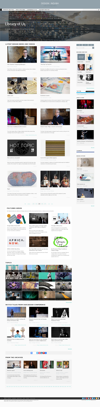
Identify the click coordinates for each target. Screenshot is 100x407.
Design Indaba (80, 61)
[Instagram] (88, 398)
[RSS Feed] (96, 398)
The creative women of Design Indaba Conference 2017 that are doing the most (38, 227)
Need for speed (10, 370)
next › (49, 203)
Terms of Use (32, 398)
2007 (51, 386)
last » (52, 203)
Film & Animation (59, 280)
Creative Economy (62, 271)
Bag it (8, 189)
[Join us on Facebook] (85, 45)
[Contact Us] (98, 398)
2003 (61, 386)
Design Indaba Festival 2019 (13, 225)
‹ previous (28, 203)
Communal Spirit (80, 126)
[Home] (50, 3)
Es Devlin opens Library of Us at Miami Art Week (19, 29)
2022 (17, 386)
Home (1, 10)
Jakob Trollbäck (80, 199)
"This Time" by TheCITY (46, 64)
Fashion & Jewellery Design (44, 280)
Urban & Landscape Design (61, 299)
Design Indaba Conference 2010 (42, 324)
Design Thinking (25, 280)
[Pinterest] (39, 353)
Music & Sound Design (55, 66)
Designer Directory (44, 9)
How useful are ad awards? (13, 157)
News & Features (20, 9)
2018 (26, 386)
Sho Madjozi (79, 110)
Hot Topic (9, 159)
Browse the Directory (90, 88)
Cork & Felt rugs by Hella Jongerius (49, 157)
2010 (44, 386)
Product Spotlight (44, 159)
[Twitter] (37, 353)
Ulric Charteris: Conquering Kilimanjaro (16, 64)
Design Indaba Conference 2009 (20, 345)
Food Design (8, 289)
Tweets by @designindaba (81, 94)
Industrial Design (42, 289)
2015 (33, 386)
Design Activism (9, 280)
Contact (9, 398)
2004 (58, 386)
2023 (14, 386)
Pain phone (42, 370)
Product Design (52, 159)
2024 (12, 386)
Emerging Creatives (8, 9)
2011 (42, 386)
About (5, 398)
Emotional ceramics (45, 95)
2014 (35, 386)
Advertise (14, 398)
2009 (47, 386)
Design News (43, 191)
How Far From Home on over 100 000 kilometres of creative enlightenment (38, 339)
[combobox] (90, 9)
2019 (24, 386)
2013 (37, 386)
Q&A (8, 66)
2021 (19, 386)
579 (45, 203)
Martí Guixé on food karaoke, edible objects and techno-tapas (59, 339)
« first (25, 203)
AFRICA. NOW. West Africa (13, 249)
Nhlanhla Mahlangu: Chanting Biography (85, 141)
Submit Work (19, 398)
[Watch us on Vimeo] (92, 398)
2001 (65, 386)
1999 (68, 386)
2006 (54, 386)
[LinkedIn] (41, 353)
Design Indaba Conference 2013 (64, 345)
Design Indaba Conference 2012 (20, 324)
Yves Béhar (79, 72)
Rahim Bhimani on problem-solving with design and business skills (16, 319)
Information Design (59, 289)
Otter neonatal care (81, 184)
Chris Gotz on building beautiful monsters (16, 126)
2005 (56, 386)
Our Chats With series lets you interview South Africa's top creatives (38, 249)
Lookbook (9, 97)
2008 (49, 386)
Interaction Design (9, 299)
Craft (50, 97)
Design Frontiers (59, 372)
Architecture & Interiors (23, 271)
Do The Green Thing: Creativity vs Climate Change (59, 249)
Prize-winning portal (28, 370)
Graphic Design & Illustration (17, 128)
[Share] (46, 353)
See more (70, 349)
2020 (21, 386)
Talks (8, 128)
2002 (63, 386)
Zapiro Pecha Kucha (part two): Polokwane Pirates (58, 319)
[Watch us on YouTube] (90, 398)
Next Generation (44, 97)
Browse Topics (69, 302)
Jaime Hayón (88, 72)
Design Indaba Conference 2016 (42, 345)
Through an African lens (56, 225)
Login (24, 398)
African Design (14, 66)
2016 (30, 386)
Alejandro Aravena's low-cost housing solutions (37, 319)
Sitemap (27, 398)
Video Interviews (44, 128)
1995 (70, 386)
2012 (40, 386)
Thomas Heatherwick (88, 83)
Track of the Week (44, 66)
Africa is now (59, 370)
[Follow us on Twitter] (79, 45)
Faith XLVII (88, 61)
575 (33, 203)
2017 (28, 386)
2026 (7, 386)
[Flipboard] (44, 353)
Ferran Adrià (79, 82)
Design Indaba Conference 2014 (31, 135)
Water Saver (79, 169)
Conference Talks (32, 9)
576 (36, 203)
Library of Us (15, 23)
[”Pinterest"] (91, 45)
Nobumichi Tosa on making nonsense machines (15, 339)
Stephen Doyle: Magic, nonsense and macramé (51, 126)
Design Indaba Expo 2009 (66, 324)
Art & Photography (36, 271)
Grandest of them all (45, 189)
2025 (10, 386)
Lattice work (10, 95)
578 (42, 203)
